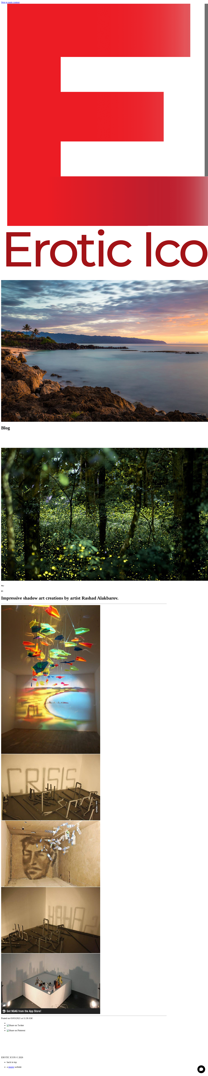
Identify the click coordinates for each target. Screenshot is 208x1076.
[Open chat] (201, 1069)
